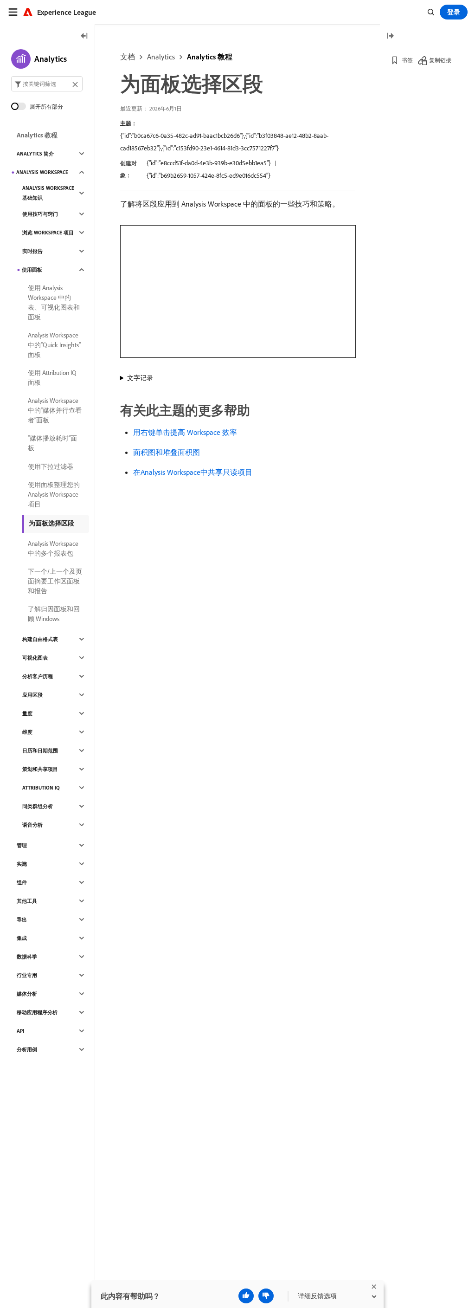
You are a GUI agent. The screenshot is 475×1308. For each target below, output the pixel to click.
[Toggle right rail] (390, 36)
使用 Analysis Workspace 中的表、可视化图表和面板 (54, 302)
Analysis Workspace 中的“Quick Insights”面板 (54, 345)
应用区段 (32, 695)
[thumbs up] (246, 1296)
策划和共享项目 (40, 769)
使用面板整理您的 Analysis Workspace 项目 (54, 494)
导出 (22, 919)
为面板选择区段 (51, 523)
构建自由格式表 (40, 639)
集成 (22, 938)
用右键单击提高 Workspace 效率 (185, 432)
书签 (407, 60)
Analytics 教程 (209, 56)
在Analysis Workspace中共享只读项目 (192, 472)
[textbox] (47, 83)
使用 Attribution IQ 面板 (52, 378)
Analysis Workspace (42, 172)
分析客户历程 (37, 676)
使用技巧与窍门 (40, 214)
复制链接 (440, 60)
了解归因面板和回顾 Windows (54, 614)
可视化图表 (35, 657)
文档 (127, 56)
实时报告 (32, 251)
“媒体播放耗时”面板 (52, 443)
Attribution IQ (41, 787)
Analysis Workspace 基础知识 (48, 193)
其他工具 (27, 901)
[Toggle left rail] (84, 36)
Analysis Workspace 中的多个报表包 (53, 548)
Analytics (161, 56)
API (20, 1031)
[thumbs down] (266, 1296)
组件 (22, 882)
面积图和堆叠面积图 (166, 452)
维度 (27, 732)
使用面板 (32, 269)
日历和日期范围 (40, 750)
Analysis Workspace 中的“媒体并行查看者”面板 (55, 410)
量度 (27, 713)
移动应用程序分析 (37, 1012)
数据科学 (27, 956)
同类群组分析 (37, 806)
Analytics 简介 (35, 153)
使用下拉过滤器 (50, 466)
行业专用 (27, 975)
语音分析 (32, 825)
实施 (22, 864)
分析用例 (27, 1049)
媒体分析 (27, 994)
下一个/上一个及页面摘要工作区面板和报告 (55, 581)
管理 (22, 845)
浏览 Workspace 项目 (48, 232)
